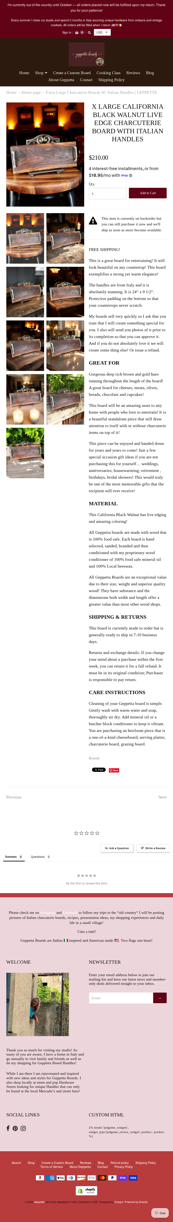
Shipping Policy (111, 80)
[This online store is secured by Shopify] (86, 1194)
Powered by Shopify (136, 1202)
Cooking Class (108, 73)
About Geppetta (61, 80)
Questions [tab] (38, 857)
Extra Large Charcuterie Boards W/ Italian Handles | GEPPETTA (101, 92)
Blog (150, 73)
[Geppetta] (86, 54)
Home (24, 73)
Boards (94, 758)
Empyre (119, 1202)
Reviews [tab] (11, 857)
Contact (86, 80)
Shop (39, 73)
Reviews (133, 73)
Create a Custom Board (72, 73)
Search (16, 1163)
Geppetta (39, 1202)
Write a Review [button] (155, 848)
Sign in (66, 32)
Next (162, 797)
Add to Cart (148, 193)
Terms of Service (51, 1167)
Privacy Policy (124, 1167)
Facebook (70, 912)
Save (115, 770)
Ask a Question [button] (119, 848)
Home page (31, 92)
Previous (13, 797)
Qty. (92, 184)
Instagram (47, 912)
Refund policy (120, 1163)
